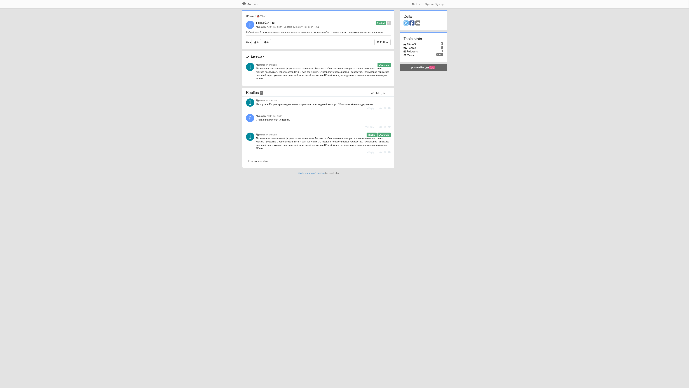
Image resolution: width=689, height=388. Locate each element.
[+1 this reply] (380, 108)
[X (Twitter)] (406, 23)
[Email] (417, 23)
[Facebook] (411, 23)
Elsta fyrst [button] (380, 93)
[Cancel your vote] (385, 108)
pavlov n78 (265, 26)
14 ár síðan (271, 64)
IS (417, 4)
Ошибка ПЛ (265, 22)
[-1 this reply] (389, 108)
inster (299, 26)
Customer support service (311, 173)
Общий (250, 16)
